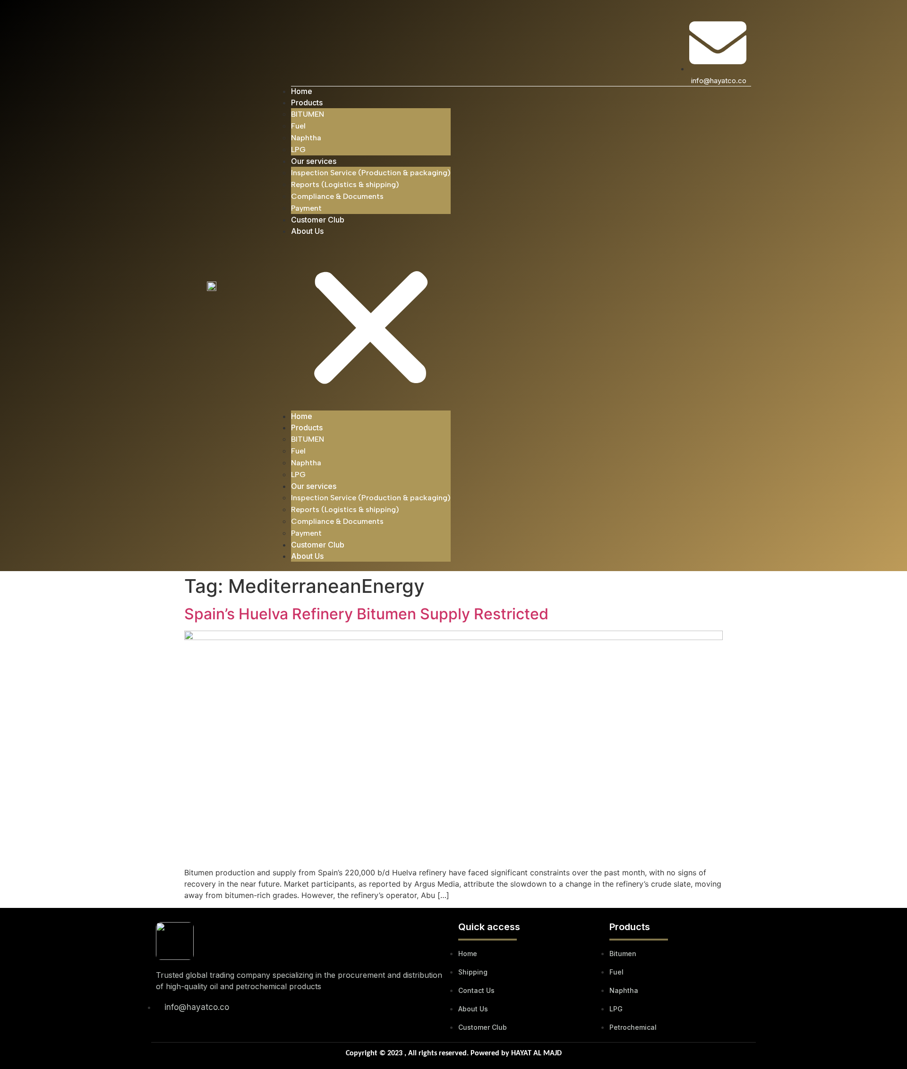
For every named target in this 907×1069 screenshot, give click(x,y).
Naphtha (306, 137)
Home (301, 91)
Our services (313, 161)
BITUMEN (307, 114)
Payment (306, 208)
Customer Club (317, 219)
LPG (298, 149)
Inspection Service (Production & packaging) (371, 172)
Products (307, 102)
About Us (307, 231)
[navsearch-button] (296, 26)
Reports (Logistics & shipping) (345, 184)
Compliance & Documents (337, 196)
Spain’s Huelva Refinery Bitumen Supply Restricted (366, 614)
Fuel (298, 125)
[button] (371, 323)
